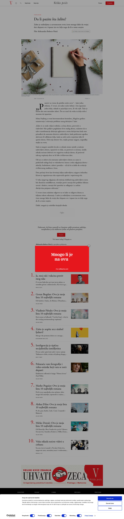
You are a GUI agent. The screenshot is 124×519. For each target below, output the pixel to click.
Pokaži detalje (89, 515)
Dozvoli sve (110, 498)
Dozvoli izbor (110, 503)
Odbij (110, 508)
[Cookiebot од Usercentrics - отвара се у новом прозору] (11, 515)
